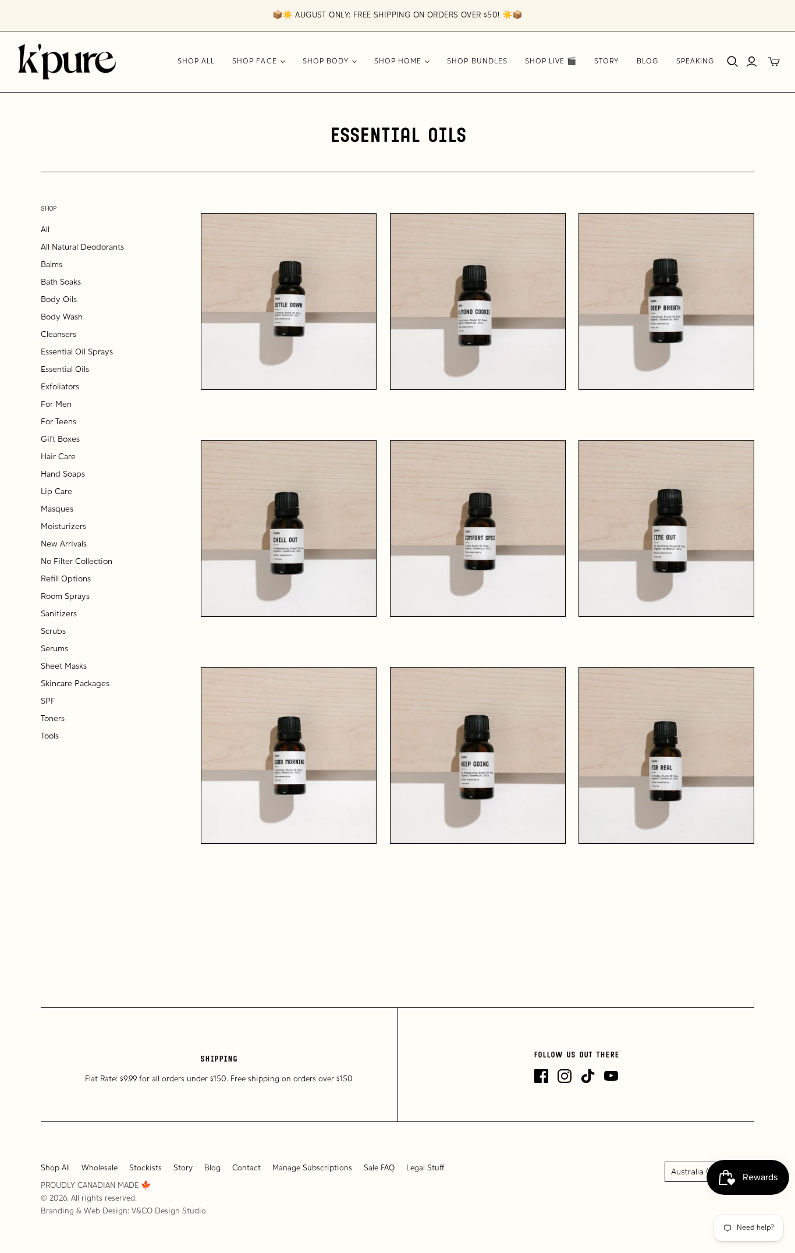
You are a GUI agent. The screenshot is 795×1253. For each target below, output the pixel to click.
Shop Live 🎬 (551, 61)
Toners (53, 719)
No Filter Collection (76, 562)
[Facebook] (541, 1076)
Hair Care (58, 457)
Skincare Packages (75, 684)
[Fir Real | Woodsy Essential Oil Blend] (666, 755)
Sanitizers (59, 614)
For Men (56, 405)
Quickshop (243, 411)
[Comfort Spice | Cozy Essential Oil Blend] (478, 528)
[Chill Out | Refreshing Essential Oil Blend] (288, 528)
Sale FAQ (379, 1168)
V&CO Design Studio (169, 1211)
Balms (51, 265)
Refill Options (66, 579)
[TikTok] (588, 1076)
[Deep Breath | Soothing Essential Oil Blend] (666, 301)
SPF (48, 701)
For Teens (58, 422)
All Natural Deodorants (82, 248)
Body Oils (59, 300)
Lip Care (56, 492)
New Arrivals (64, 544)
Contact (246, 1168)
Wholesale (99, 1168)
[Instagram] (565, 1076)
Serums (54, 649)
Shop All (196, 61)
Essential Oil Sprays (77, 352)
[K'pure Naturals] (66, 61)
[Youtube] (611, 1076)
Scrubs (53, 632)
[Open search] (733, 62)
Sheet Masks (64, 667)
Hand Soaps (63, 474)
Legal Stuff (425, 1168)
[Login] (752, 61)
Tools (50, 736)
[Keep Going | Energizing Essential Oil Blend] (478, 755)
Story (606, 61)
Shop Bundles (477, 61)
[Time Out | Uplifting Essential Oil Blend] (666, 528)
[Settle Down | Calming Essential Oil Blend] (288, 301)
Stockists (145, 1168)
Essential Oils (65, 370)
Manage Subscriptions (312, 1168)
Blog (648, 61)
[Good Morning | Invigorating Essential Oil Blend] (288, 755)
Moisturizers (63, 527)
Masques (57, 509)
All (45, 230)
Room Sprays (65, 597)
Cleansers (58, 335)
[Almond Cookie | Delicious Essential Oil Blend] (478, 301)
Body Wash (62, 317)
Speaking (695, 61)
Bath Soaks (61, 282)
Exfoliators (60, 387)
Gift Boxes (60, 440)
